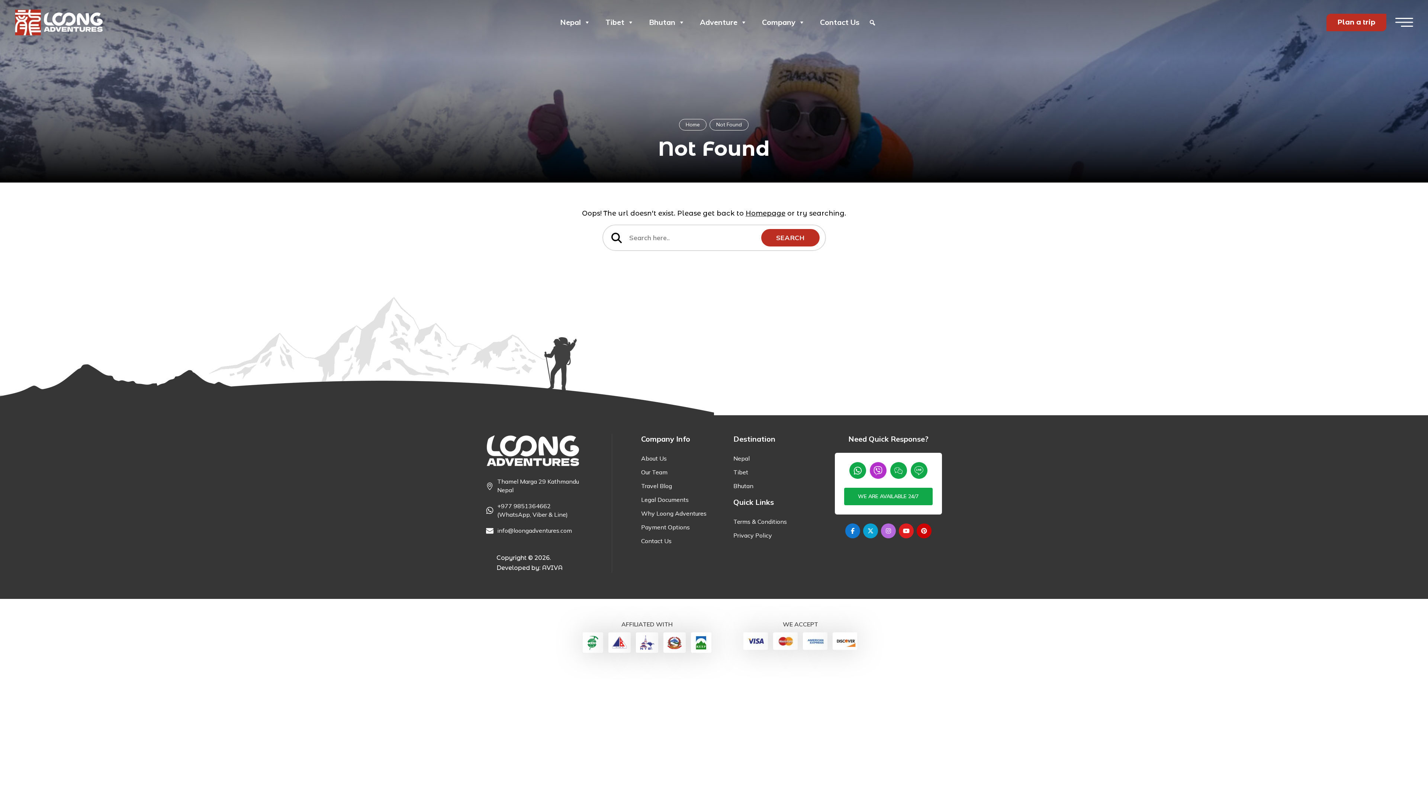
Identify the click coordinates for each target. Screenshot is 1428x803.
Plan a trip (1356, 22)
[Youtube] (906, 530)
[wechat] (898, 470)
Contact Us (839, 22)
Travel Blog (656, 486)
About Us (654, 458)
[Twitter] (870, 530)
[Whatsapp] (857, 470)
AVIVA (552, 567)
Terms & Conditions (760, 521)
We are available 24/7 (888, 496)
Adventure (718, 22)
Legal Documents (665, 499)
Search (790, 237)
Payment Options (665, 527)
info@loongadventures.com (534, 530)
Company (778, 22)
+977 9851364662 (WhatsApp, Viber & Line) (532, 510)
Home (693, 124)
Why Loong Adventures (674, 513)
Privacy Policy (752, 535)
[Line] (919, 470)
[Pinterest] (924, 530)
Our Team (654, 472)
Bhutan (662, 22)
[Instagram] (888, 530)
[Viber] (878, 470)
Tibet (614, 22)
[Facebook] (852, 530)
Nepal (570, 22)
